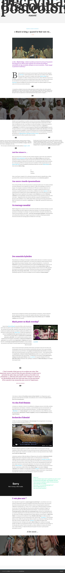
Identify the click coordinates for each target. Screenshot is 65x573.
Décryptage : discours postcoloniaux (8, 5)
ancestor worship (46, 459)
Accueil (61, 571)
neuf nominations (21, 158)
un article (32, 357)
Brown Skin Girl (15, 164)
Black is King (43, 76)
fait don (32, 520)
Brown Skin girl (11, 326)
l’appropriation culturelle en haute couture (29, 133)
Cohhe (8, 571)
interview (14, 82)
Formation (43, 517)
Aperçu (45, 191)
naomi (33, 34)
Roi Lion (21, 74)
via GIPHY (35, 341)
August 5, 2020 (27, 145)
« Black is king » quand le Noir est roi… (32, 31)
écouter (37, 468)
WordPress (21, 571)
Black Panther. (19, 465)
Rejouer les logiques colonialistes (32, 28)
